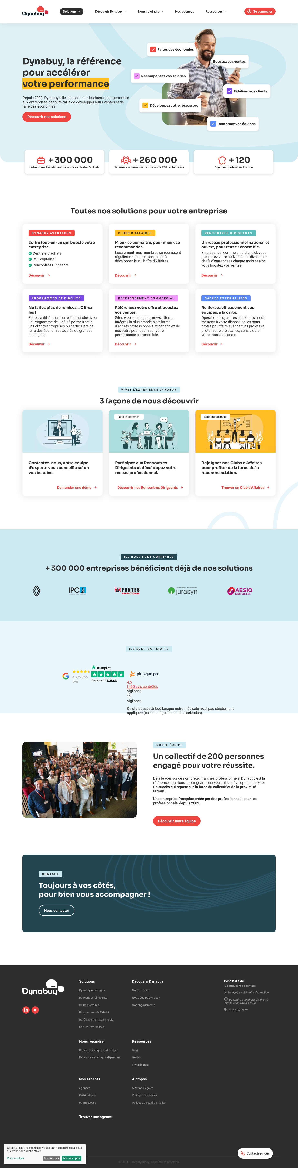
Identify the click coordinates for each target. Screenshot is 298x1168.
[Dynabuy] (35, 15)
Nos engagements (143, 1005)
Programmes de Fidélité (94, 1012)
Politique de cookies (144, 1095)
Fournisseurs (87, 1102)
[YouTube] (35, 1012)
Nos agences (184, 11)
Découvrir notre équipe (177, 821)
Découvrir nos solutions (46, 117)
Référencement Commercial (96, 1019)
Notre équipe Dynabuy (146, 997)
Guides (136, 1057)
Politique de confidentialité (148, 1102)
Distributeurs (87, 1095)
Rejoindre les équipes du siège (98, 1050)
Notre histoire (140, 990)
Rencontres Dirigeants (93, 997)
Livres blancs (140, 1064)
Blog (135, 1050)
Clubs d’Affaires (89, 1005)
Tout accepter (71, 1158)
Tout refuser (51, 1158)
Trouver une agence (95, 1117)
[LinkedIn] (26, 1012)
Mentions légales (142, 1088)
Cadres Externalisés (91, 1027)
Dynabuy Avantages (92, 990)
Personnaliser (15, 1158)
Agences (84, 1088)
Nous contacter (56, 910)
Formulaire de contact (241, 985)
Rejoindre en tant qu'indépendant (100, 1057)
